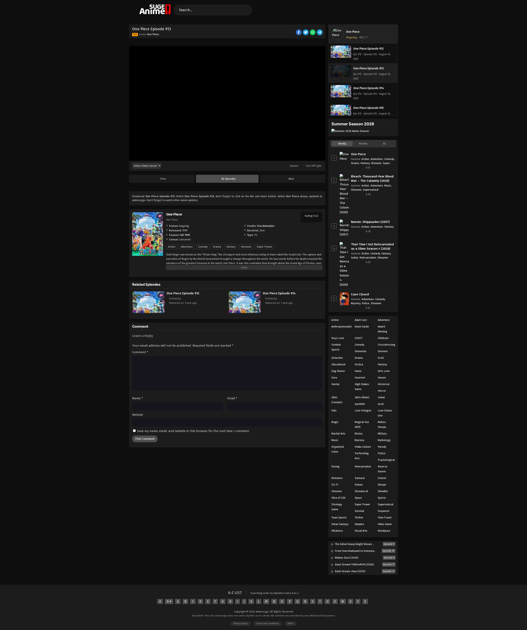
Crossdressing (386, 344)
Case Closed (360, 294)
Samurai (360, 478)
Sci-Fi (334, 484)
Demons (383, 351)
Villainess (337, 530)
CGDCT (359, 338)
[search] (246, 10)
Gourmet (360, 377)
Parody (382, 446)
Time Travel (385, 517)
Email (232, 398)
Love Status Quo (385, 413)
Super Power (264, 246)
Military (382, 433)
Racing (335, 466)
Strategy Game (336, 507)
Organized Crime (337, 449)
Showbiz (383, 491)
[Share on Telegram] (320, 32)
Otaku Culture (363, 446)
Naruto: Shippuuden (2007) (370, 222)
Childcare (383, 338)
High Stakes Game (362, 387)
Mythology (384, 440)
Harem (382, 377)
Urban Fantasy (339, 524)
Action (171, 246)
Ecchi (381, 357)
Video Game (385, 524)
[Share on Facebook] (299, 32)
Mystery (355, 303)
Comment (140, 352)
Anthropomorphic (341, 326)
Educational (338, 364)
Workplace (384, 530)
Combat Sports (336, 347)
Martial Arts (338, 433)
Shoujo (382, 484)
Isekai (354, 257)
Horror (382, 390)
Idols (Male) (362, 397)
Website (137, 415)
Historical (383, 384)
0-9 (169, 601)
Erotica (359, 364)
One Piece (153, 34)
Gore (334, 377)
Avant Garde (362, 326)
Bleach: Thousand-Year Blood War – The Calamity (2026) (372, 179)
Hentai (335, 384)
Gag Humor (338, 371)
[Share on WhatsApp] (313, 32)
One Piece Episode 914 (279, 293)
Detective (337, 357)
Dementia (360, 351)
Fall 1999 (185, 234)
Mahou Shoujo (382, 424)
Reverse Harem (382, 469)
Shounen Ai (361, 491)
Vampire (359, 524)
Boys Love (337, 338)
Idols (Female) (336, 400)
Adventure (187, 246)
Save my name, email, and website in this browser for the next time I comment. (193, 431)
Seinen (359, 484)
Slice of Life (338, 497)
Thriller (359, 517)
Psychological (386, 459)
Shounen (246, 246)
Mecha (358, 433)
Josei (381, 403)
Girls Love (384, 371)
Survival (359, 510)
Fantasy (231, 246)
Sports (382, 497)
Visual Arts (361, 530)
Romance (337, 478)
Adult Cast (361, 319)
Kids (334, 410)
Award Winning (382, 329)
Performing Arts (362, 456)
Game (358, 371)
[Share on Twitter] (306, 32)
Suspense (383, 510)
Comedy (203, 246)
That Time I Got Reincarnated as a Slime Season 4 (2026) (372, 246)
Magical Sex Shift (362, 424)
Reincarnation (367, 257)
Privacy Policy (241, 623)
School (382, 478)
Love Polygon (363, 410)
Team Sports (339, 517)
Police (365, 303)
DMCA (290, 623)
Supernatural (371, 189)
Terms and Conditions (268, 623)
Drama (217, 246)
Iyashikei (360, 403)
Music (387, 185)
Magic (334, 422)
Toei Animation (265, 225)
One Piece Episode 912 (183, 293)
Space (358, 497)
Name (137, 398)
